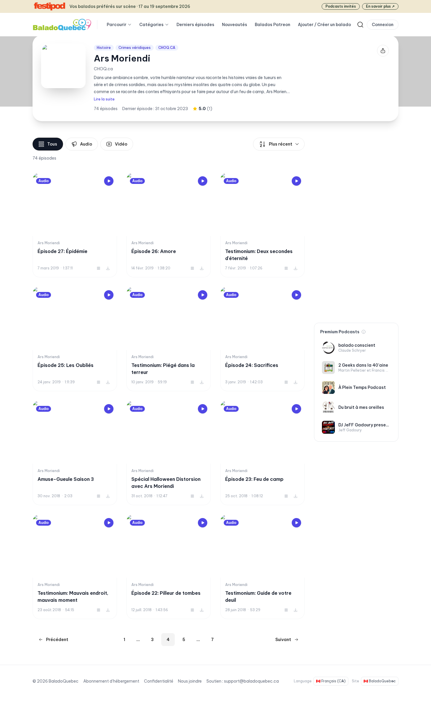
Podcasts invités (340, 6)
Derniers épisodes (195, 24)
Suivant (283, 639)
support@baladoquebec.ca (251, 681)
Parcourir (116, 24)
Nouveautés (234, 24)
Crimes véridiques (134, 47)
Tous (52, 144)
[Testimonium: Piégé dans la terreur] (168, 339)
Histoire (104, 47)
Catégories (151, 24)
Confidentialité (158, 681)
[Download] (108, 268)
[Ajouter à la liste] (98, 268)
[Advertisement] (356, 225)
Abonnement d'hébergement (111, 681)
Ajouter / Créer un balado (324, 24)
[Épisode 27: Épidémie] (75, 225)
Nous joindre (190, 681)
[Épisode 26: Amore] (168, 225)
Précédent (57, 639)
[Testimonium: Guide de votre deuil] (262, 567)
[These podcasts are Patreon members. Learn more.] (363, 331)
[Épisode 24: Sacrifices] (262, 339)
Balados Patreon (272, 24)
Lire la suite (104, 99)
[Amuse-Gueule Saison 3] (75, 453)
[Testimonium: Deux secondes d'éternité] (262, 225)
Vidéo (121, 144)
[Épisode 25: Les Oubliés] (75, 339)
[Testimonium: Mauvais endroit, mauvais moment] (75, 567)
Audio (86, 144)
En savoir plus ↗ (380, 6)
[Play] (108, 181)
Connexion (382, 24)
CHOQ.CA (166, 47)
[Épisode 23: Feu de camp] (262, 453)
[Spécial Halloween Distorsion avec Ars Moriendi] (168, 453)
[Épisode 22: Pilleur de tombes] (168, 567)
